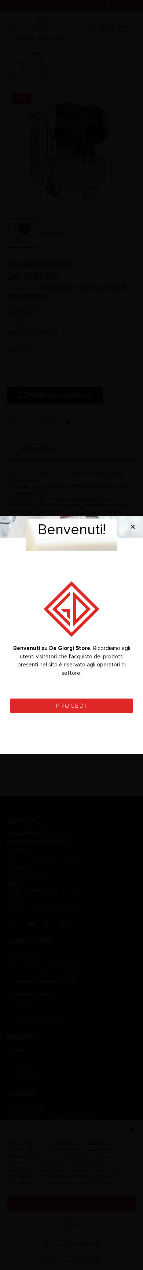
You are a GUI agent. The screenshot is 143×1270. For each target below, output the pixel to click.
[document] (71, 635)
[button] (133, 526)
